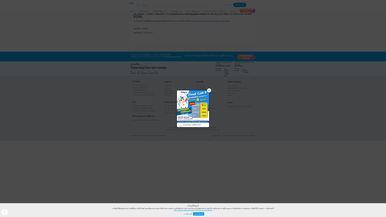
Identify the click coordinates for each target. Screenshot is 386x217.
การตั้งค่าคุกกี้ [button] (188, 214)
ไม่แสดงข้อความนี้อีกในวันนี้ (191, 125)
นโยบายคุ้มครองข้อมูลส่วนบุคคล (184, 210)
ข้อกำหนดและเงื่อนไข (205, 210)
